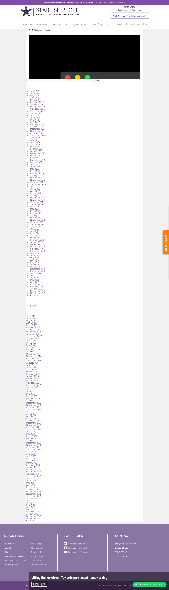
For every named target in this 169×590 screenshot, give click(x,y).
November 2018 (37, 269)
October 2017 (36, 295)
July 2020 (34, 229)
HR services (36, 543)
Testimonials (122, 24)
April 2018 (34, 282)
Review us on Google (78, 552)
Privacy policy (11, 564)
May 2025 (34, 120)
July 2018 (34, 275)
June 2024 (35, 142)
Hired (7, 552)
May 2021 (34, 209)
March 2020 (35, 237)
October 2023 (36, 157)
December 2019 (37, 244)
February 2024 (37, 149)
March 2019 (35, 262)
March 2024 (35, 146)
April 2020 (35, 235)
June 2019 (35, 255)
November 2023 (37, 155)
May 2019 (34, 257)
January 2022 (36, 195)
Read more (39, 584)
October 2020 (36, 222)
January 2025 (36, 126)
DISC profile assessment (16, 560)
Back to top (10, 543)
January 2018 (36, 289)
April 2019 (34, 260)
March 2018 (35, 284)
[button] (150, 584)
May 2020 (34, 233)
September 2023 (38, 160)
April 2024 (35, 144)
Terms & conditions (39, 564)
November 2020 (37, 220)
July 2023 (34, 164)
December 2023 (37, 153)
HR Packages (41, 24)
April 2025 (35, 122)
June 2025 (35, 117)
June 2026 (35, 93)
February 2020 (37, 240)
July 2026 (34, 91)
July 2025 (34, 115)
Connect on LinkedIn (77, 543)
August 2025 (36, 113)
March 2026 (35, 100)
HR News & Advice (139, 24)
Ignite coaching (38, 556)
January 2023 (36, 175)
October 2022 (36, 182)
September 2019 (37, 251)
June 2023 (35, 166)
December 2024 (37, 129)
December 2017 (37, 291)
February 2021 (36, 213)
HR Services (27, 24)
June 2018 (35, 277)
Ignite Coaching (79, 24)
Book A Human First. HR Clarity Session (130, 16)
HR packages (37, 548)
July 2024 (34, 140)
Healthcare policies (14, 556)
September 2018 (37, 271)
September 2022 (38, 184)
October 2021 (36, 202)
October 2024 (36, 133)
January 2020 (36, 242)
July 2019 (34, 253)
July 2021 (34, 206)
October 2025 (36, 109)
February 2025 (37, 124)
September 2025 (38, 111)
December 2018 (37, 266)
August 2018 (36, 273)
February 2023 (37, 173)
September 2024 (38, 135)
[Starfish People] (51, 16)
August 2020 (36, 226)
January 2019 (36, 264)
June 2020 (35, 231)
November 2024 (37, 131)
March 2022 (35, 193)
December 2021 (37, 197)
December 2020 (37, 217)
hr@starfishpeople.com (127, 543)
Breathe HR (55, 24)
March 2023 (35, 171)
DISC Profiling (96, 24)
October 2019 (36, 249)
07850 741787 (121, 556)
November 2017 (37, 293)
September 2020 (38, 224)
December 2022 (37, 177)
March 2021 (35, 211)
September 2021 (37, 204)
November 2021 (37, 200)
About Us (109, 24)
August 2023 (36, 162)
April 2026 (35, 98)
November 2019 (37, 246)
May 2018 (34, 280)
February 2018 (36, 286)
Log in (33, 306)
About (8, 548)
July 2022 (34, 186)
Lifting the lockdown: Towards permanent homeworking (69, 578)
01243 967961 (130, 8)
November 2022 (37, 180)
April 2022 (35, 191)
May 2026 (34, 95)
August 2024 (36, 137)
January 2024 (36, 151)
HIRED (66, 24)
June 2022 (35, 189)
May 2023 (34, 169)
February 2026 (37, 102)
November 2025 (37, 106)
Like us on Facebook (77, 548)
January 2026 (36, 104)
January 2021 (36, 215)
